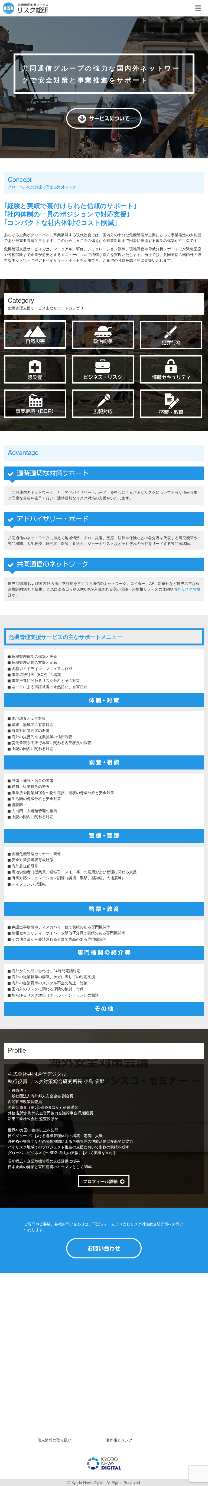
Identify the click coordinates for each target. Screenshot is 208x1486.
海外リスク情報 (187, 589)
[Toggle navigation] (198, 8)
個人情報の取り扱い (54, 1439)
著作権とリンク (119, 1439)
